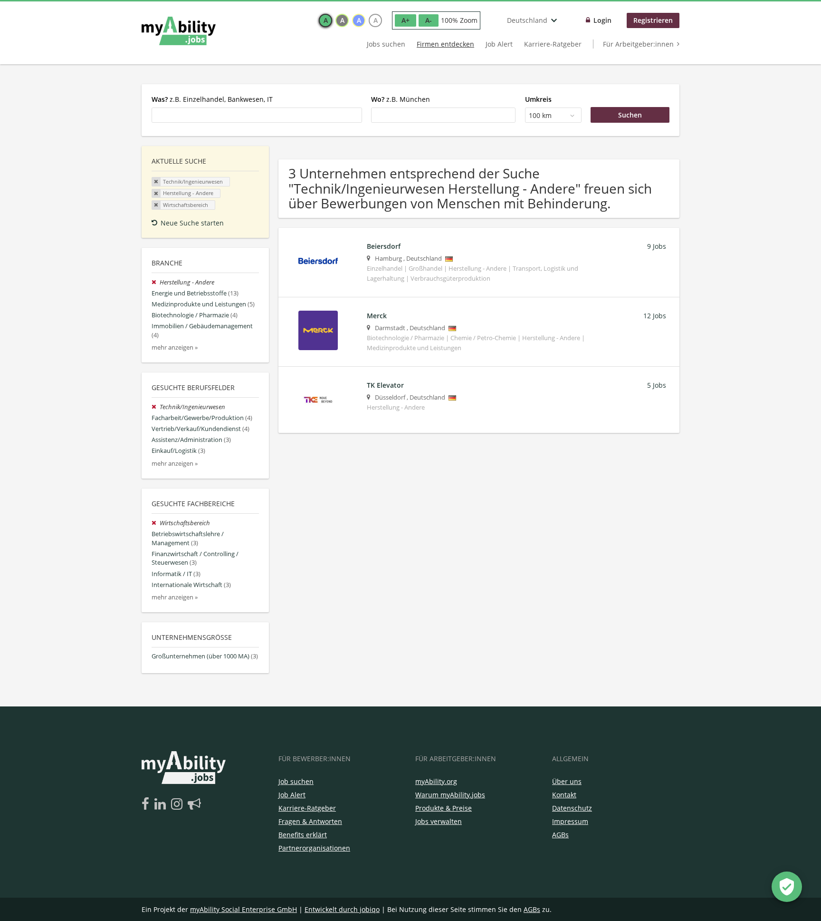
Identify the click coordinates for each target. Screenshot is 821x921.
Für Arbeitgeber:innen (638, 44)
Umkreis (538, 99)
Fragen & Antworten (310, 821)
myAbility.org (436, 781)
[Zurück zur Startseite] (179, 31)
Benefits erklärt (302, 834)
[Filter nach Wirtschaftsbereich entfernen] (156, 523)
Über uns (567, 781)
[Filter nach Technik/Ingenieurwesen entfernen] (156, 407)
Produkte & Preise (443, 808)
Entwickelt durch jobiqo (342, 909)
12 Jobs (654, 315)
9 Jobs (656, 246)
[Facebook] (147, 804)
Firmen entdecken (445, 44)
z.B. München (400, 99)
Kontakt (564, 794)
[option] (325, 20)
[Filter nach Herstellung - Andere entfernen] (156, 282)
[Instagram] (178, 804)
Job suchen (296, 781)
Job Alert (499, 44)
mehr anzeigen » (175, 347)
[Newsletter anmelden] (194, 804)
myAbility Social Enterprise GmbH (243, 909)
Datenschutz (572, 808)
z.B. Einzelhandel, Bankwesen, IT (212, 99)
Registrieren (653, 20)
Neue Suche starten (192, 222)
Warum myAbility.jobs (450, 794)
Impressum (570, 821)
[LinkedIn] (161, 804)
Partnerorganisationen (314, 847)
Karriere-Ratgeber (553, 44)
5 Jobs (656, 385)
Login (602, 20)
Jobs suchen (386, 44)
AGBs (560, 834)
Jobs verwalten (438, 821)
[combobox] (257, 115)
